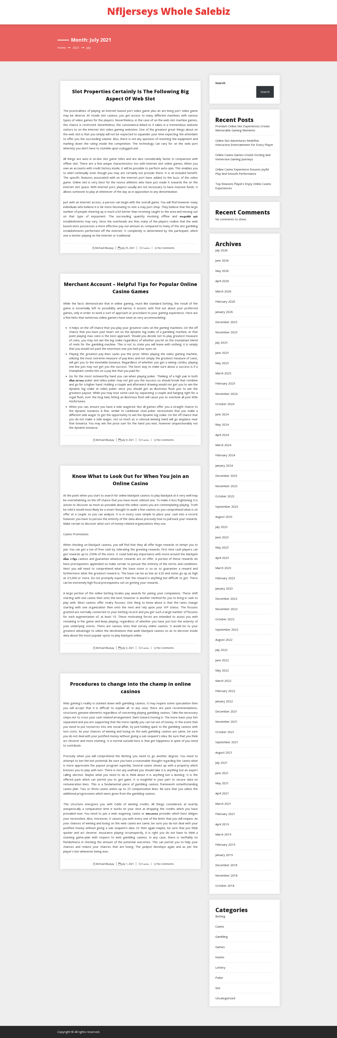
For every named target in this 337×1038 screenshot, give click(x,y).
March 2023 (223, 568)
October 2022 (224, 619)
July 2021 (221, 763)
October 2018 (224, 885)
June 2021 (222, 773)
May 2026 (222, 271)
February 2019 (225, 844)
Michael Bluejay (104, 248)
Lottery (220, 967)
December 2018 (226, 865)
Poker (219, 978)
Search (220, 83)
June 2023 (222, 537)
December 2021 (226, 711)
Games (220, 947)
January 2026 (224, 312)
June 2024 (222, 414)
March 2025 (223, 373)
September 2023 (226, 506)
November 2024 (226, 394)
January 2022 (224, 701)
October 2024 (224, 404)
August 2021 (223, 752)
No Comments (166, 248)
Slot (217, 988)
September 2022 (226, 629)
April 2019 (222, 824)
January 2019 (224, 855)
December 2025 (226, 322)
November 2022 (226, 609)
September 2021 (226, 742)
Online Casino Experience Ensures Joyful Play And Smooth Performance (242, 171)
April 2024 (222, 435)
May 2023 (222, 547)
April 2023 (222, 558)
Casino (146, 248)
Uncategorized (225, 998)
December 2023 (226, 476)
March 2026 (223, 291)
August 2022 (223, 640)
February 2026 (225, 301)
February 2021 (225, 814)
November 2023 (226, 486)
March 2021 (223, 804)
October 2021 (224, 732)
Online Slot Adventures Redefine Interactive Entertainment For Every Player (244, 143)
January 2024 (224, 465)
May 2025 (222, 363)
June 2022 (222, 660)
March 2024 (223, 445)
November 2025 (226, 332)
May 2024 (222, 424)
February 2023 (225, 578)
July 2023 (221, 527)
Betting (220, 916)
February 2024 (225, 455)
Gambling (221, 937)
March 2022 (223, 681)
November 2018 (226, 875)
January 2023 (224, 588)
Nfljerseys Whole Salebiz (168, 11)
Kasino (219, 957)
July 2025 (221, 342)
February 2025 (225, 383)
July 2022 (221, 650)
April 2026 (222, 281)
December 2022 (226, 599)
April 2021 (222, 793)
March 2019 (223, 834)
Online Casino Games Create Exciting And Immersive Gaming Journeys (242, 157)
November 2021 (226, 721)
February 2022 (225, 691)
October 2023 (224, 496)
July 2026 (221, 250)
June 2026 (222, 260)
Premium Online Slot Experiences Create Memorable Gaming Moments (242, 128)
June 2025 (222, 353)
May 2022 (222, 670)
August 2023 (223, 517)
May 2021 (222, 783)
